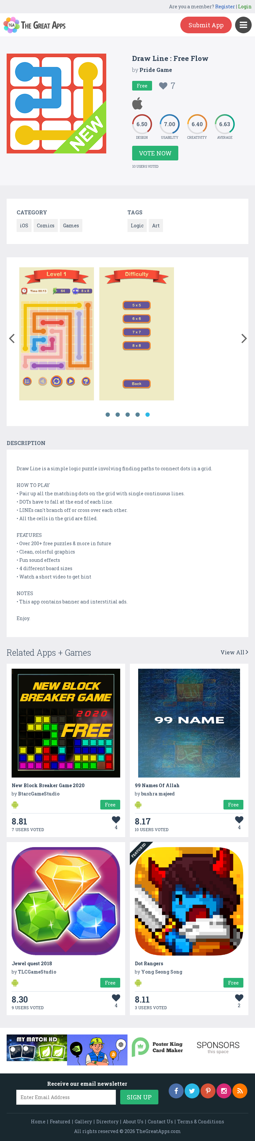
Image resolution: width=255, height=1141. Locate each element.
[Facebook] (176, 1090)
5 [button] (147, 414)
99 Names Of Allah (157, 785)
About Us (133, 1121)
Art (156, 225)
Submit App (206, 25)
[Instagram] (223, 1090)
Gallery (83, 1121)
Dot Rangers (149, 963)
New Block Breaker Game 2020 (48, 785)
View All (233, 652)
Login (245, 6)
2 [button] (117, 414)
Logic (137, 225)
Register (225, 6)
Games (71, 225)
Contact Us (160, 1121)
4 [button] (137, 414)
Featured (60, 1121)
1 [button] (107, 414)
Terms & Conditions (200, 1121)
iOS (24, 225)
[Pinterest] (208, 1090)
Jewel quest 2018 (32, 963)
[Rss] (239, 1090)
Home (38, 1121)
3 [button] (127, 414)
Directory (107, 1121)
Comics (45, 225)
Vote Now (155, 153)
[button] (11, 337)
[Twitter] (192, 1090)
